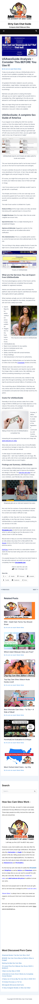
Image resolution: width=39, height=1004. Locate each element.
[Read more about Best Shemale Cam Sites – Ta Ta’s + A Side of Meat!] (19, 698)
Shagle (4, 543)
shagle (19, 852)
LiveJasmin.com (20, 562)
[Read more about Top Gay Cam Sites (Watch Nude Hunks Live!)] (19, 668)
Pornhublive (19, 863)
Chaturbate (21, 362)
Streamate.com (7, 530)
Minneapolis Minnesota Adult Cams (13, 985)
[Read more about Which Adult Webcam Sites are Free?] (19, 640)
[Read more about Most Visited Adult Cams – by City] (19, 756)
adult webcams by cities (9, 441)
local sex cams (31, 888)
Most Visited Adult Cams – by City (17, 767)
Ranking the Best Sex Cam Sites (12, 963)
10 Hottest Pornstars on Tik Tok (12, 982)
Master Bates (6, 893)
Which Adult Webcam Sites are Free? (18, 652)
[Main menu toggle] (4, 31)
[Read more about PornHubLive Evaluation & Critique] (19, 728)
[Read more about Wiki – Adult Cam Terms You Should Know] (19, 610)
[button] (36, 31)
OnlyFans (5, 549)
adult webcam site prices (16, 878)
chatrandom (11, 852)
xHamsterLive (8, 863)
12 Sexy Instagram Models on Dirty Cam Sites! (16, 988)
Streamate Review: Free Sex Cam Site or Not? (16, 955)
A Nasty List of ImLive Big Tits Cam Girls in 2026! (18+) (19, 979)
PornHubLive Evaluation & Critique (17, 739)
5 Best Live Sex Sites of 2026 (11, 971)
